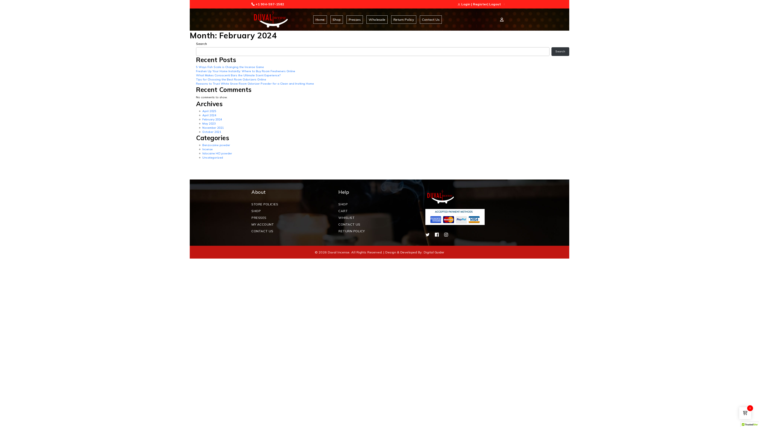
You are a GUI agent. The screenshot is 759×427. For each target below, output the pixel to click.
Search (201, 44)
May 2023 (209, 123)
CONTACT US (262, 231)
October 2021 (211, 132)
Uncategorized (212, 157)
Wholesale (377, 20)
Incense (207, 149)
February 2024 (212, 119)
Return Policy (403, 20)
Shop (337, 20)
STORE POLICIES (264, 204)
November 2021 (213, 127)
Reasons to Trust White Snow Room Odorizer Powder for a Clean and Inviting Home (255, 83)
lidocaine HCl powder (217, 153)
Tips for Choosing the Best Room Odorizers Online (231, 79)
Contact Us (431, 20)
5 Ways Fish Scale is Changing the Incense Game (230, 67)
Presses (355, 20)
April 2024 (209, 115)
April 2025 (209, 111)
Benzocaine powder (216, 145)
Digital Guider (434, 252)
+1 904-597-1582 (269, 4)
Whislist (346, 218)
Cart (343, 211)
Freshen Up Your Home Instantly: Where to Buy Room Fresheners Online (245, 71)
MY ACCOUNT (262, 224)
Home (320, 20)
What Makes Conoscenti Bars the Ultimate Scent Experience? (238, 75)
